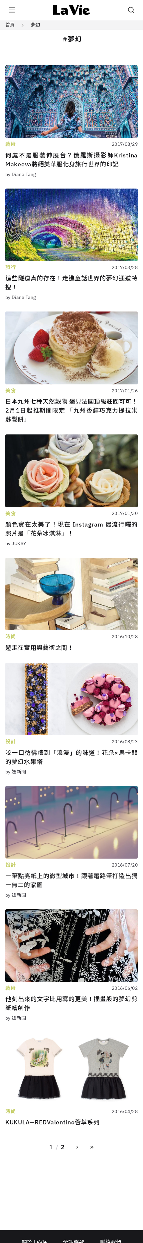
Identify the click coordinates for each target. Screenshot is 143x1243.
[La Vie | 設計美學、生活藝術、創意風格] (71, 10)
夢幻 (35, 25)
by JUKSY (15, 543)
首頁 (10, 25)
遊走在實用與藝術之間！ (39, 647)
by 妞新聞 (15, 772)
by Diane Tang (20, 174)
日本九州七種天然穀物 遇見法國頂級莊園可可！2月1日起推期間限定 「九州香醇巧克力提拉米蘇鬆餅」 (71, 410)
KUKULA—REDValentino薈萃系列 (52, 1122)
